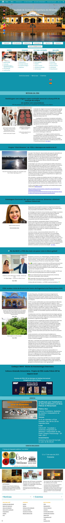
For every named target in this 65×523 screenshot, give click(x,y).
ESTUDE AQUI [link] (18, 1)
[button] (63, 1)
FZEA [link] (12, 1)
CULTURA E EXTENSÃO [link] (28, 1)
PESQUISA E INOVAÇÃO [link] (51, 1)
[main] (35, 11)
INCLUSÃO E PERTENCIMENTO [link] (40, 1)
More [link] (59, 1)
